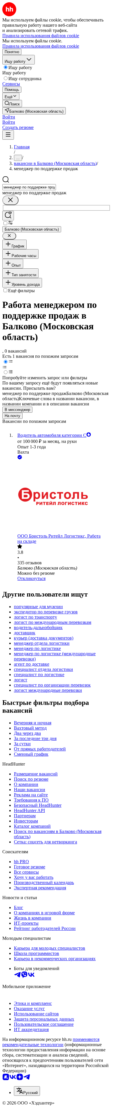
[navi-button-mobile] (8, 135)
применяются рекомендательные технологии (50, 1042)
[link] (12, 103)
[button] (8, 116)
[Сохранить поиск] (8, 215)
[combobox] (29, 187)
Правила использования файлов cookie (40, 46)
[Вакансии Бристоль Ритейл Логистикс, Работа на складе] (62, 497)
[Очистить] (10, 200)
